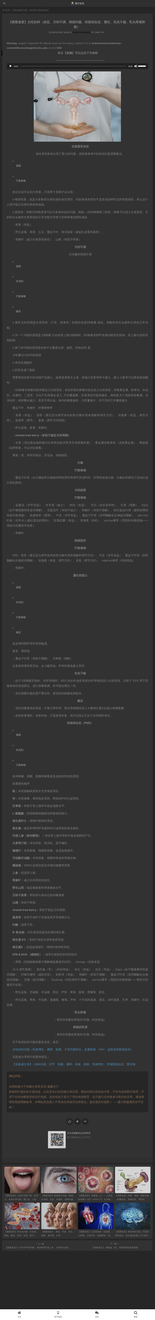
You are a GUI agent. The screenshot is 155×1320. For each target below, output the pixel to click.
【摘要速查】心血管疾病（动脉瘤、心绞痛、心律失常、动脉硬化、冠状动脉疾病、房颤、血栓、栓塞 (95, 1235)
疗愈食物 (21, 180)
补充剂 (19, 281)
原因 (18, 165)
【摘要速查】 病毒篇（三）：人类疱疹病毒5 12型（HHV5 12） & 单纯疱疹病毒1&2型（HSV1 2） (95, 1199)
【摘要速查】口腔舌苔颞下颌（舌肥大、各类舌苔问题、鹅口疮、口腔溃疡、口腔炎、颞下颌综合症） (21, 1199)
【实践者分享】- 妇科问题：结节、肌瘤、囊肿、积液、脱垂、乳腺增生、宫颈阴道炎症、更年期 (73, 1064)
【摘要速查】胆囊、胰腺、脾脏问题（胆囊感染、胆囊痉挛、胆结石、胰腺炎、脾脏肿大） (132, 1199)
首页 (7, 10)
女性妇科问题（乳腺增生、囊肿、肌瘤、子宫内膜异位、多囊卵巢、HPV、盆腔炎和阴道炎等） (72, 1049)
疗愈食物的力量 (19, 10)
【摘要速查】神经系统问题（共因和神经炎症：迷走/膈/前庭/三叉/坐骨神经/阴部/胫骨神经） (132, 1235)
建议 (18, 311)
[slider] (142, 66)
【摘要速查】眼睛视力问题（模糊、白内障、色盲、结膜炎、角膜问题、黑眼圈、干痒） (58, 1199)
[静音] (135, 66)
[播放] (10, 66)
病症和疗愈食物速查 (39, 10)
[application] (77, 66)
